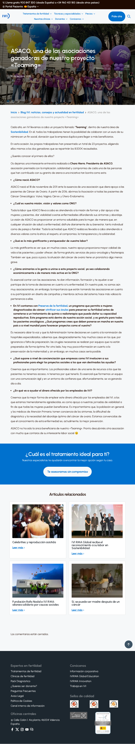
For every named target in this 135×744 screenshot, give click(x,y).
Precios (89, 13)
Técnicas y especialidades (67, 13)
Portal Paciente (14, 6)
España (31, 6)
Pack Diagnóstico (20, 681)
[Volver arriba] (129, 644)
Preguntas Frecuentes (23, 691)
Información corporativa (84, 671)
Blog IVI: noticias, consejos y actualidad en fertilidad (52, 112)
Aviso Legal (17, 696)
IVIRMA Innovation (80, 681)
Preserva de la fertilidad (53, 305)
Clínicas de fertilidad (22, 676)
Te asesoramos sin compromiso (67, 471)
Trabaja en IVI (78, 686)
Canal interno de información (28, 706)
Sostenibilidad (19, 131)
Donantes (60, 19)
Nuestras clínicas (42, 19)
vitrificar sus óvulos (56, 309)
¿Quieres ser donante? (24, 686)
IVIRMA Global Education (84, 676)
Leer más (17, 547)
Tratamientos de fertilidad (36, 13)
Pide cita (117, 16)
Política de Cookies (21, 701)
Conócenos (75, 19)
